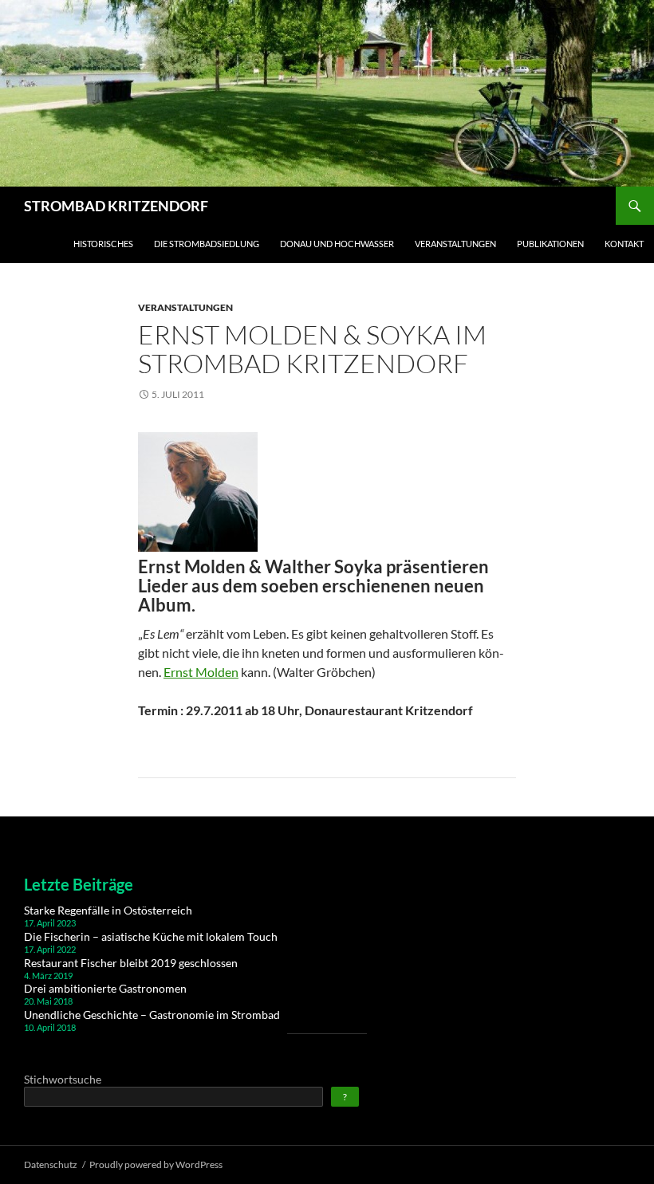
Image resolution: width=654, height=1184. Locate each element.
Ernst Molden (201, 671)
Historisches (103, 243)
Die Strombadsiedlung (206, 243)
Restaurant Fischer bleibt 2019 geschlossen (131, 963)
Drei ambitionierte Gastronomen (105, 988)
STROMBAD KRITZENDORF (116, 205)
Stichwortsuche (62, 1079)
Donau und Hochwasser (337, 243)
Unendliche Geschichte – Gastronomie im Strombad (152, 1014)
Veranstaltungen (455, 243)
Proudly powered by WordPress (156, 1164)
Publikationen (550, 243)
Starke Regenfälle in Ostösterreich (108, 910)
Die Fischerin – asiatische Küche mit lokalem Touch (151, 936)
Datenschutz (50, 1164)
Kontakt (624, 243)
